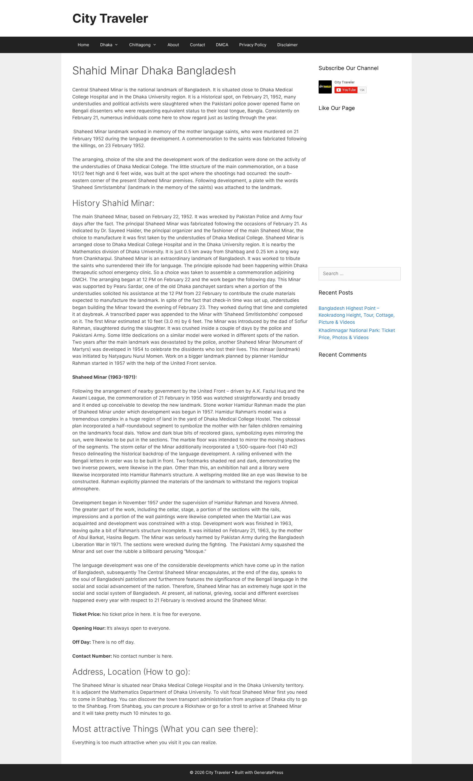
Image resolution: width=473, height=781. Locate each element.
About (173, 44)
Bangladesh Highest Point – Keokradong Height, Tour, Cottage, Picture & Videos (357, 315)
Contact (197, 44)
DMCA (222, 44)
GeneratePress (268, 772)
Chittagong (140, 44)
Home (83, 44)
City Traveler (110, 18)
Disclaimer (287, 44)
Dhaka (106, 44)
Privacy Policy (252, 44)
